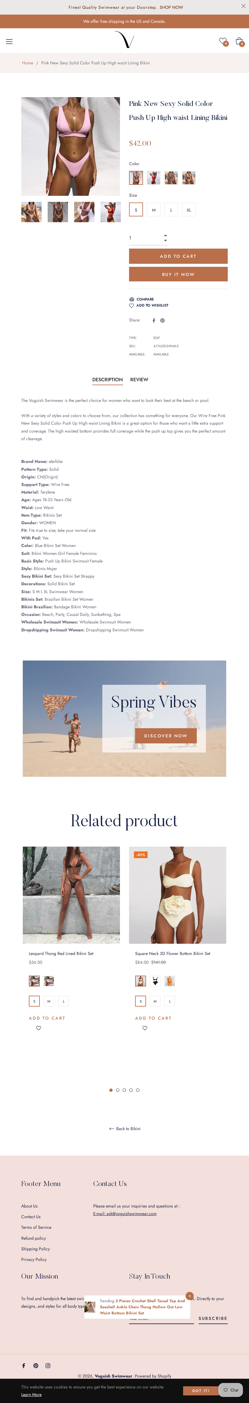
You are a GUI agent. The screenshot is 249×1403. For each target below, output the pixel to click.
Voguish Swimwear (113, 1376)
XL (189, 210)
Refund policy (33, 1238)
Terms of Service (36, 1227)
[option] (71, 949)
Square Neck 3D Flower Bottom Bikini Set (172, 953)
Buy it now (178, 274)
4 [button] (131, 1090)
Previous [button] (25, 212)
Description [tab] (107, 379)
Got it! (201, 1391)
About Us (29, 1206)
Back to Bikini (128, 1129)
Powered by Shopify (153, 1376)
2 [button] (117, 1090)
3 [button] (124, 1090)
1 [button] (111, 1090)
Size (133, 195)
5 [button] (137, 1090)
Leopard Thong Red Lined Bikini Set (61, 953)
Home (27, 63)
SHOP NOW (171, 7)
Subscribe (213, 1318)
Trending (107, 1301)
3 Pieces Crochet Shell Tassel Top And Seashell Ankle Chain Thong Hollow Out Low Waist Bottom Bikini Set (142, 1307)
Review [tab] (140, 379)
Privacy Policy (33, 1259)
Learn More (31, 1394)
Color (134, 164)
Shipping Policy (35, 1249)
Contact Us (31, 1217)
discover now (166, 736)
